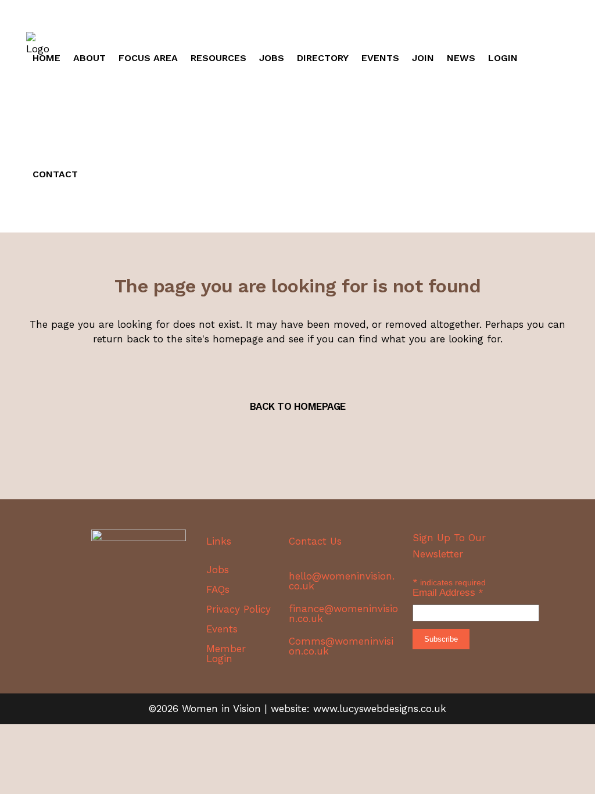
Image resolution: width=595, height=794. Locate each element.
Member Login (226, 654)
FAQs (218, 590)
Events (222, 629)
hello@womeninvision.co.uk (342, 581)
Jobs (217, 570)
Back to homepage (298, 406)
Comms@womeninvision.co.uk (341, 646)
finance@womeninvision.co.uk (343, 613)
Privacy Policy (238, 609)
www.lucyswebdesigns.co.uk (379, 708)
